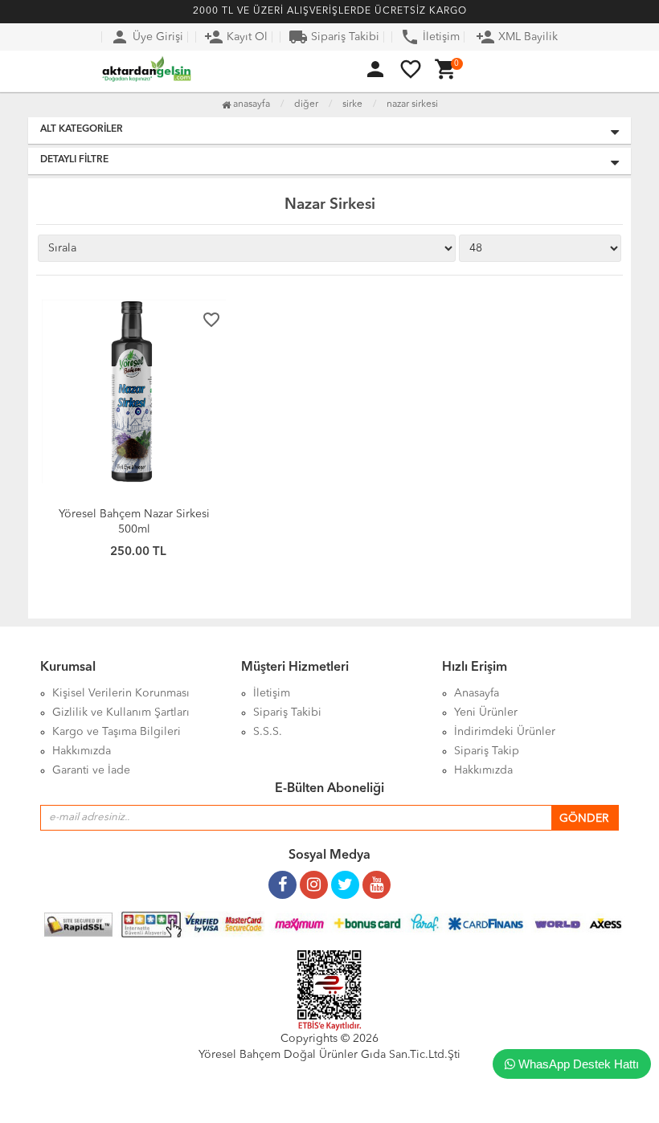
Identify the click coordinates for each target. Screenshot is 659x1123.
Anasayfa (250, 104)
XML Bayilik (517, 37)
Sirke (352, 104)
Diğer (306, 104)
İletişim (430, 37)
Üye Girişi (146, 37)
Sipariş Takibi (334, 37)
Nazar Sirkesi (412, 104)
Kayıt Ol (236, 37)
